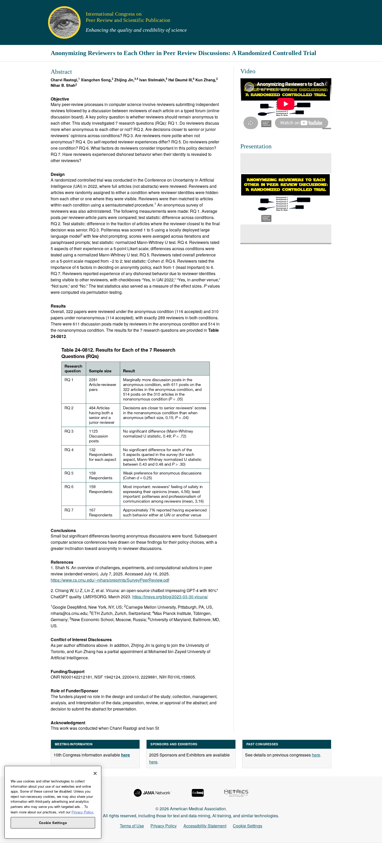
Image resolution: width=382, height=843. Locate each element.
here (153, 762)
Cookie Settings (247, 826)
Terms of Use (132, 826)
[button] (7, 6)
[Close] (95, 773)
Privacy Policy (163, 826)
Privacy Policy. (82, 811)
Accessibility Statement (204, 826)
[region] (53, 802)
